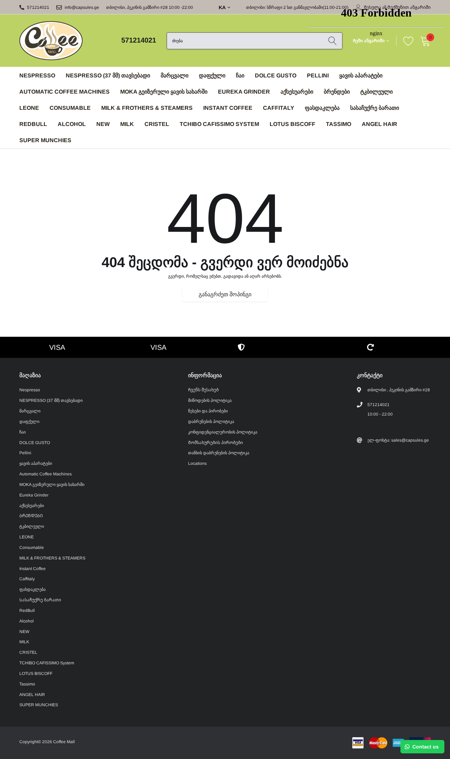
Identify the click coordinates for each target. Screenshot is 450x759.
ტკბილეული (31, 526)
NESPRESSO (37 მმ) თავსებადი (108, 75)
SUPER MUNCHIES (45, 140)
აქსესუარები (297, 92)
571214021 (38, 7)
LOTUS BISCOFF (292, 124)
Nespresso (37, 75)
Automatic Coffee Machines (64, 92)
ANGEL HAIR (379, 124)
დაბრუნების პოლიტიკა (211, 421)
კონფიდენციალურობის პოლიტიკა (222, 432)
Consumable (70, 108)
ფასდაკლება (32, 589)
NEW (103, 124)
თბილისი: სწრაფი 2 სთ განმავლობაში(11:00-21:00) (297, 7)
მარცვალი (174, 75)
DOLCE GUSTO (275, 75)
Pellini (25, 452)
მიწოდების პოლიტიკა (210, 400)
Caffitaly (278, 108)
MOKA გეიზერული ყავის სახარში (163, 92)
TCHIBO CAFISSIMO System (219, 124)
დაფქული (212, 75)
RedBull (33, 124)
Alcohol (72, 124)
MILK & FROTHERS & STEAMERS (147, 108)
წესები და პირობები (208, 411)
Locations (197, 463)
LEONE (29, 108)
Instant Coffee (227, 108)
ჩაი (240, 75)
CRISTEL (156, 124)
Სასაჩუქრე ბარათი (40, 599)
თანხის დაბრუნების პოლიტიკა (218, 452)
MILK (127, 124)
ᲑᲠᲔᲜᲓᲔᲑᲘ (31, 515)
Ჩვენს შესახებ (203, 389)
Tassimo (338, 124)
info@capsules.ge (82, 7)
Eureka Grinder (244, 92)
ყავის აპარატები (35, 463)
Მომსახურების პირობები (215, 442)
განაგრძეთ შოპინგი (225, 294)
